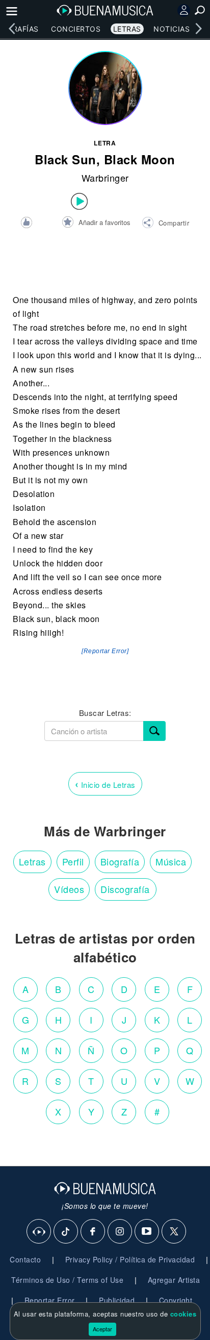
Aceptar (102, 1329)
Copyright (176, 1300)
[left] (12, 28)
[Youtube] (147, 1232)
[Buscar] (154, 731)
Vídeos (69, 889)
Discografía (125, 889)
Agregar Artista (174, 1280)
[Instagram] (120, 1232)
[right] (198, 28)
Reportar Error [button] (49, 1300)
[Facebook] (93, 1232)
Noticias (171, 28)
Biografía (120, 861)
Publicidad (117, 1300)
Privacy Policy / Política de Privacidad (130, 1259)
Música (170, 861)
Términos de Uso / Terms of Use (67, 1280)
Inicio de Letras (105, 783)
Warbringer (105, 177)
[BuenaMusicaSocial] (39, 1232)
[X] (174, 1232)
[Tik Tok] (66, 1232)
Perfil (73, 861)
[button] (165, 224)
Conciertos (75, 28)
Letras (127, 28)
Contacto (25, 1259)
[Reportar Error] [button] (105, 651)
